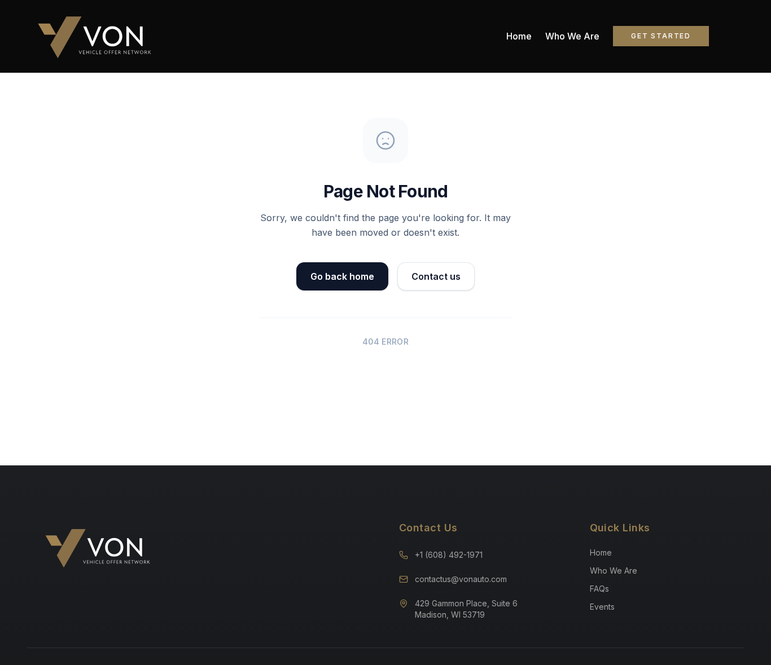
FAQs (599, 588)
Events (602, 606)
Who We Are (572, 36)
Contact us (436, 276)
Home (519, 36)
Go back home (342, 276)
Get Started (661, 36)
